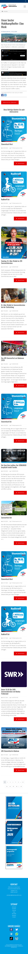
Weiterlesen (20, 163)
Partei (14, 912)
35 (13, 786)
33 (6, 786)
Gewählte (14, 913)
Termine (14, 910)
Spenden (14, 915)
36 (16, 786)
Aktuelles (14, 908)
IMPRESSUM (20, 946)
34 (10, 786)
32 (22, 782)
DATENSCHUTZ (13, 947)
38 (21, 786)
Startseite (14, 907)
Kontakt (14, 917)
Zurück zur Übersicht (10, 102)
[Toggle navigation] (25, 6)
